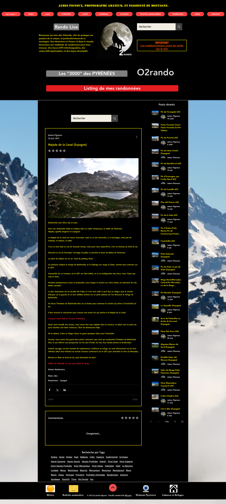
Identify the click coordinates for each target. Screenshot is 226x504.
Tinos (73, 483)
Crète (92, 461)
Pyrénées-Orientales (95, 479)
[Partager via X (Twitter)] (57, 389)
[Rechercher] (179, 26)
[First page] (151, 421)
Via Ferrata (83, 483)
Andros (54, 461)
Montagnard (118, 475)
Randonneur (53, 380)
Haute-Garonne (58, 466)
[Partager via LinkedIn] (64, 389)
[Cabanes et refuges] (173, 493)
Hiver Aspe (113, 466)
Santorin (124, 479)
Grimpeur (123, 461)
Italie (118, 470)
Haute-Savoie (73, 466)
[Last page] (182, 421)
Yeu (91, 483)
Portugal (70, 479)
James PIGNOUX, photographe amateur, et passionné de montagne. (114, 5)
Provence (80, 479)
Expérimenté (112, 461)
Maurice (83, 475)
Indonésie (109, 470)
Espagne (63, 380)
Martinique (73, 475)
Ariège (69, 461)
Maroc (63, 475)
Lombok (54, 475)
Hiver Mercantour (82, 470)
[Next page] (175, 421)
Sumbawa (55, 483)
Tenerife (65, 483)
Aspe (76, 461)
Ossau (61, 479)
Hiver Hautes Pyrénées (61, 470)
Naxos (54, 479)
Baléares (84, 461)
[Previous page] (158, 421)
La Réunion (127, 470)
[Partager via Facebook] (49, 389)
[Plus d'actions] (137, 136)
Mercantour (94, 475)
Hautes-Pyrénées (90, 466)
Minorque (106, 475)
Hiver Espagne (126, 466)
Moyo (128, 475)
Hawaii (103, 466)
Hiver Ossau (97, 470)
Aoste (61, 461)
